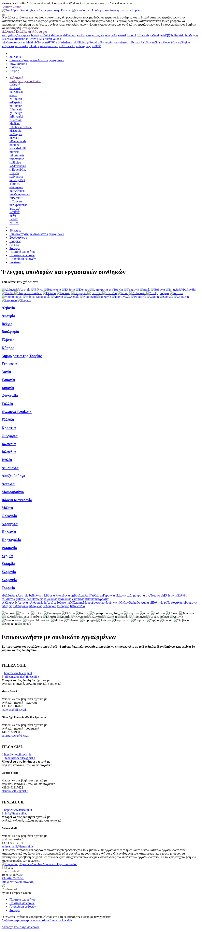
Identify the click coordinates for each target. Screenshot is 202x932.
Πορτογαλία (11, 540)
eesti (122, 35)
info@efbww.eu (12, 881)
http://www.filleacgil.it (18, 673)
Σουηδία (8, 564)
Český (45, 35)
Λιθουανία (10, 468)
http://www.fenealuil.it (18, 810)
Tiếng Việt (83, 46)
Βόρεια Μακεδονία (17, 500)
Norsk (39, 42)
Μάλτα (7, 508)
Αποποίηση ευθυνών (22, 258)
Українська (49, 46)
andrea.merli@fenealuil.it (17, 846)
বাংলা (35, 35)
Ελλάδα (8, 420)
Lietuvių (32, 38)
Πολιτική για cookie (22, 255)
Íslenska (8, 38)
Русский (135, 42)
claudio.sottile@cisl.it (15, 791)
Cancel (17, 6)
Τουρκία (8, 588)
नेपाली (50, 42)
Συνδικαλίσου (18, 63)
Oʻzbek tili (67, 46)
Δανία (6, 372)
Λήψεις (14, 71)
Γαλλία (7, 404)
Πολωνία (9, 532)
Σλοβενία (9, 572)
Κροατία (9, 428)
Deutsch (69, 35)
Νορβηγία (10, 524)
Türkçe (34, 46)
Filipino (79, 42)
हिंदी (166, 35)
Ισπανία (8, 388)
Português (105, 42)
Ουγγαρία (10, 436)
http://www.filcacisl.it (17, 754)
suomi (131, 35)
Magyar (191, 35)
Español (111, 35)
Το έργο (14, 248)
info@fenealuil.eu (16, 813)
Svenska (21, 46)
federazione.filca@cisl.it (20, 758)
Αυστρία (8, 316)
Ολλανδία (9, 516)
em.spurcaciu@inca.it (15, 735)
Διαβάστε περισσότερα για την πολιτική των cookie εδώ (37, 920)
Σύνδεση (15, 262)
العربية (7, 35)
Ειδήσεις (15, 67)
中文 (96, 46)
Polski (92, 42)
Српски (8, 46)
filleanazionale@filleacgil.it (22, 676)
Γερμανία (9, 364)
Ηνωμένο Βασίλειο (17, 412)
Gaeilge (156, 35)
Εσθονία (8, 380)
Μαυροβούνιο (13, 492)
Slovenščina (169, 42)
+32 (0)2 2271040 (13, 878)
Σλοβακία (9, 580)
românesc (120, 42)
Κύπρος (8, 348)
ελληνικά (8, 31)
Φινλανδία (10, 396)
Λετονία (8, 484)
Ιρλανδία (9, 444)
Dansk (56, 35)
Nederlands (64, 42)
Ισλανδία (9, 452)
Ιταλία (7, 460)
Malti (28, 42)
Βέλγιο (7, 324)
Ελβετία (8, 340)
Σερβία (7, 556)
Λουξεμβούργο (13, 476)
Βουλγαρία (10, 332)
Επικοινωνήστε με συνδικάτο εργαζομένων (36, 60)
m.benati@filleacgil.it (15, 709)
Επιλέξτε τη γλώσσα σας (31, 31)
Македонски (12, 42)
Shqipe (184, 42)
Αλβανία (8, 308)
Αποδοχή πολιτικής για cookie (20, 927)
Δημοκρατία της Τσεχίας (22, 356)
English (98, 35)
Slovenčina (151, 42)
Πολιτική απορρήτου (22, 251)
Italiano (19, 38)
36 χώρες (15, 56)
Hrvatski (177, 35)
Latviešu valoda (50, 38)
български (21, 35)
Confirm (7, 6)
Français (143, 35)
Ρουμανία (9, 548)
